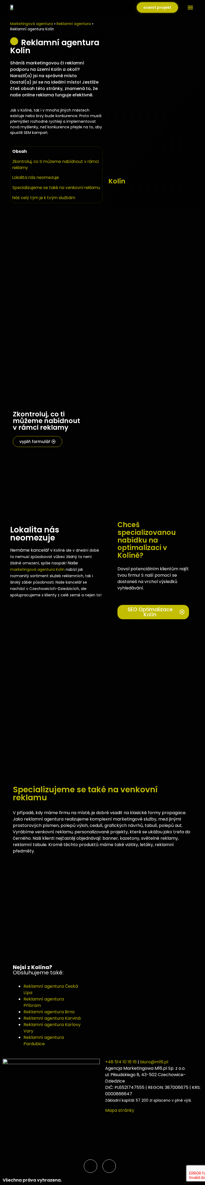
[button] (190, 7)
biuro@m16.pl (154, 1062)
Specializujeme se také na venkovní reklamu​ (56, 187)
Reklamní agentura (74, 23)
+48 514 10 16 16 (121, 1062)
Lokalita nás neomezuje (35, 177)
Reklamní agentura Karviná (52, 1018)
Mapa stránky (119, 1110)
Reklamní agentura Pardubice (43, 1040)
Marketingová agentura (31, 23)
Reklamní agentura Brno (49, 1012)
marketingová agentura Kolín (37, 569)
